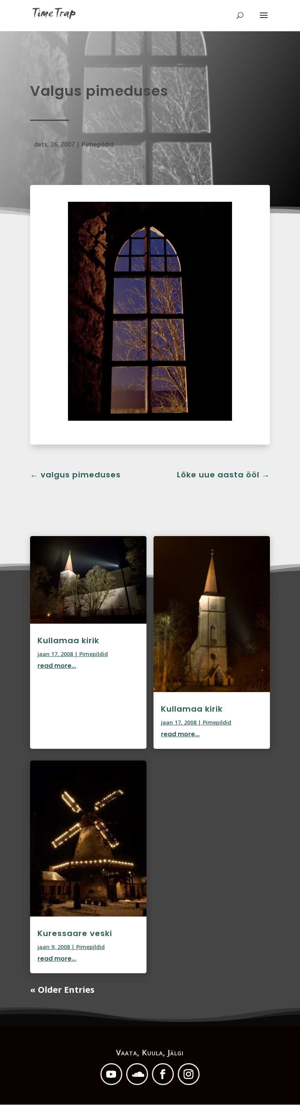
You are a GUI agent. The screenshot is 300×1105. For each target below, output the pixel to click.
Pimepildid (97, 144)
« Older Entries (62, 989)
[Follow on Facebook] (163, 1074)
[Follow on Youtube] (111, 1074)
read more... (57, 665)
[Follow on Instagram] (189, 1074)
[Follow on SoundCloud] (137, 1074)
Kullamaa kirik (68, 640)
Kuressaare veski (75, 933)
